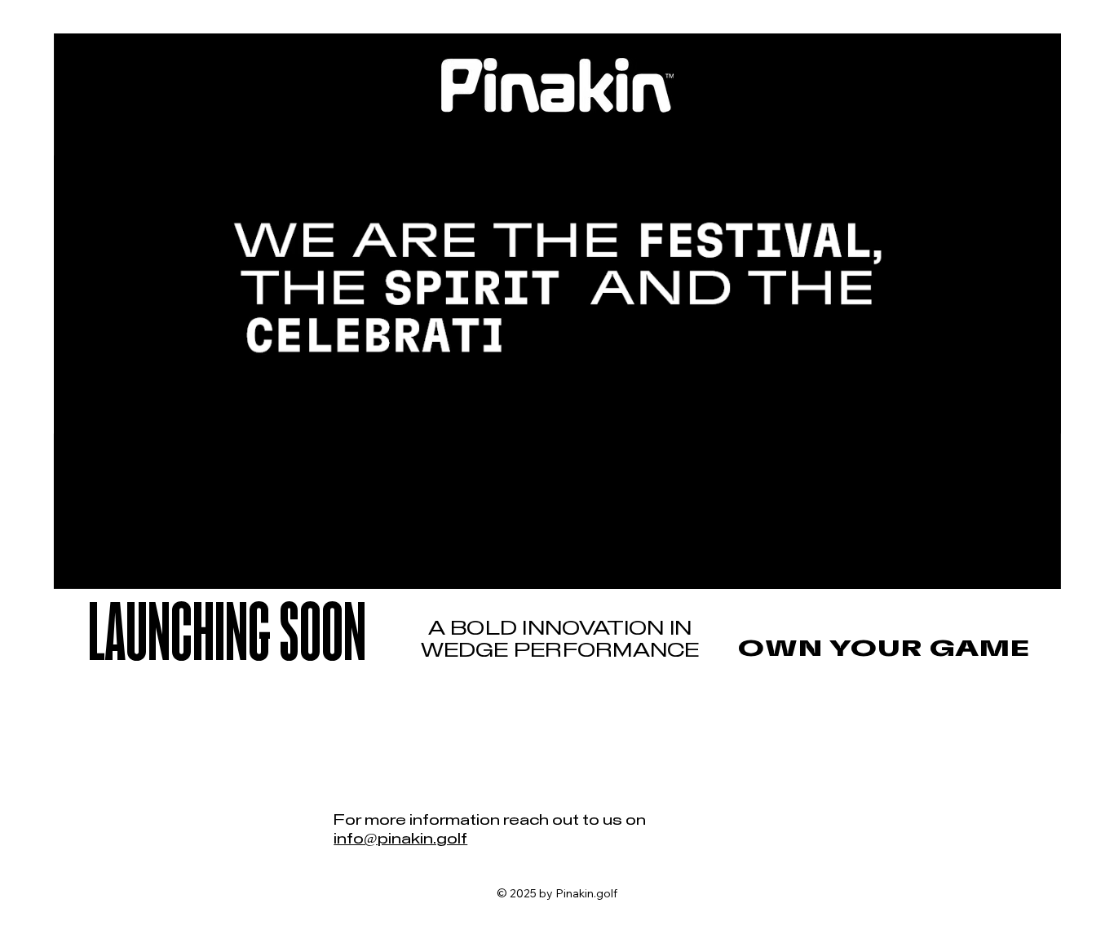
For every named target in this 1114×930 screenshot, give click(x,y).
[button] (1032, 569)
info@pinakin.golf (400, 839)
